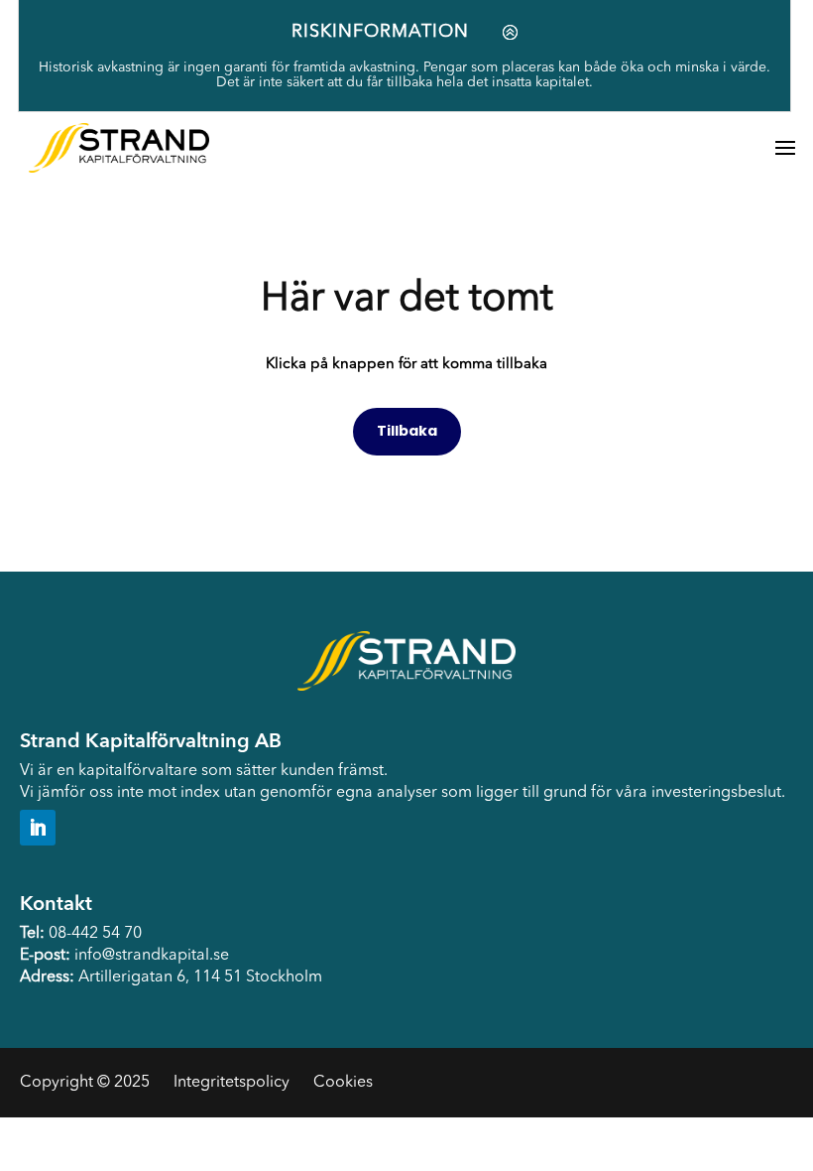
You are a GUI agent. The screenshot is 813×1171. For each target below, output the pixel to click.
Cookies (343, 1083)
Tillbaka (407, 431)
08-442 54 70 (95, 934)
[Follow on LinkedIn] (38, 828)
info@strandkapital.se (151, 956)
